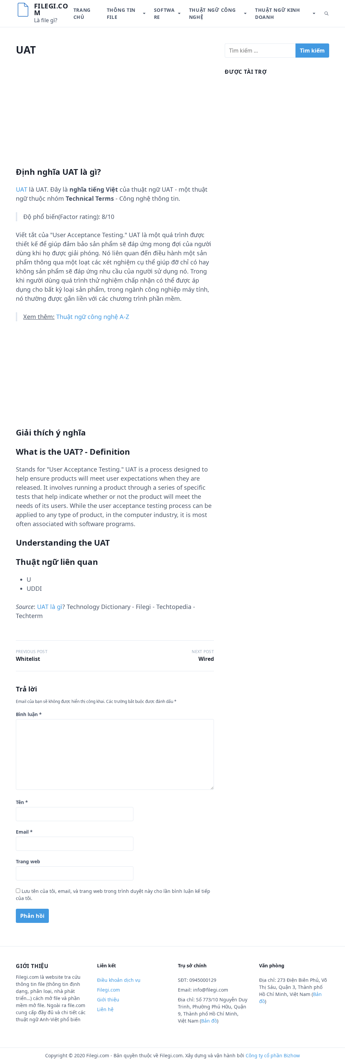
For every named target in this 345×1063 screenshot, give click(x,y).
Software (164, 13)
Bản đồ (209, 1021)
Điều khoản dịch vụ (118, 980)
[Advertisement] (115, 119)
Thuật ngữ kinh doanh (277, 13)
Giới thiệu (108, 999)
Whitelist (28, 659)
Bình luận (29, 714)
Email (24, 832)
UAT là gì (49, 607)
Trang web (28, 861)
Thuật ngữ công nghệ (212, 13)
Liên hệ (105, 1009)
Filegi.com (51, 9)
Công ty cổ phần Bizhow (273, 1055)
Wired (206, 659)
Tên (22, 802)
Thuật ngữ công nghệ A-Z (92, 317)
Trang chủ (82, 13)
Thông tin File (121, 13)
